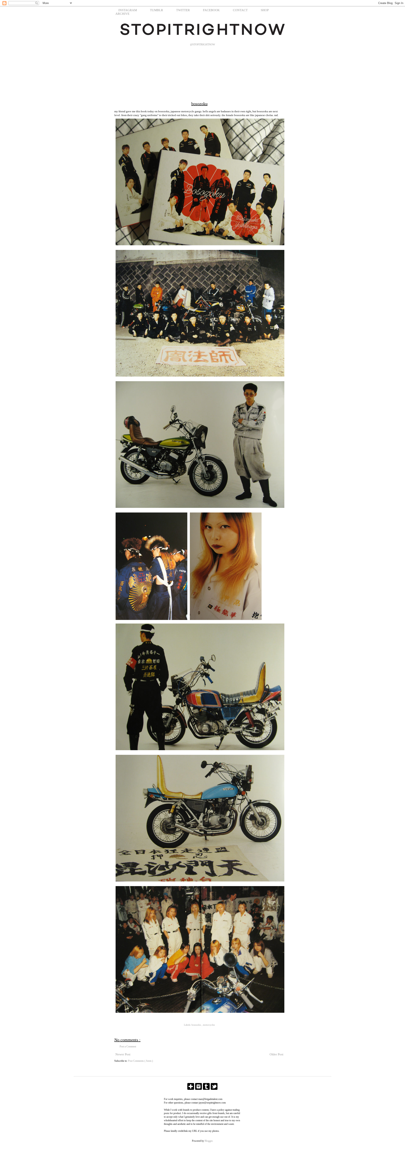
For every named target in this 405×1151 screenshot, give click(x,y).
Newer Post (122, 1054)
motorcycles (209, 1025)
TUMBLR (156, 10)
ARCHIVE (122, 13)
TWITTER (183, 10)
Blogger (208, 1140)
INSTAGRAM (127, 10)
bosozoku (197, 1025)
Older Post (276, 1054)
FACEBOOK (211, 10)
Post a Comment (128, 1046)
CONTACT (240, 10)
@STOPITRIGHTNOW (202, 44)
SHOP (265, 10)
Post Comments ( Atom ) (140, 1060)
